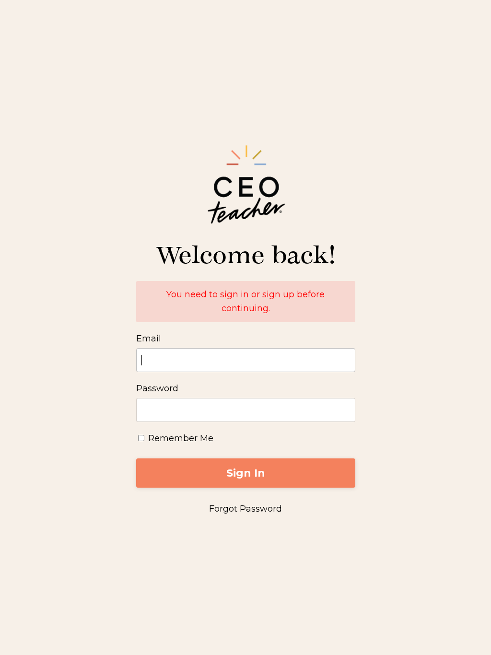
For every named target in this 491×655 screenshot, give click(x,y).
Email (148, 338)
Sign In (245, 473)
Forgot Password (245, 508)
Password (157, 388)
